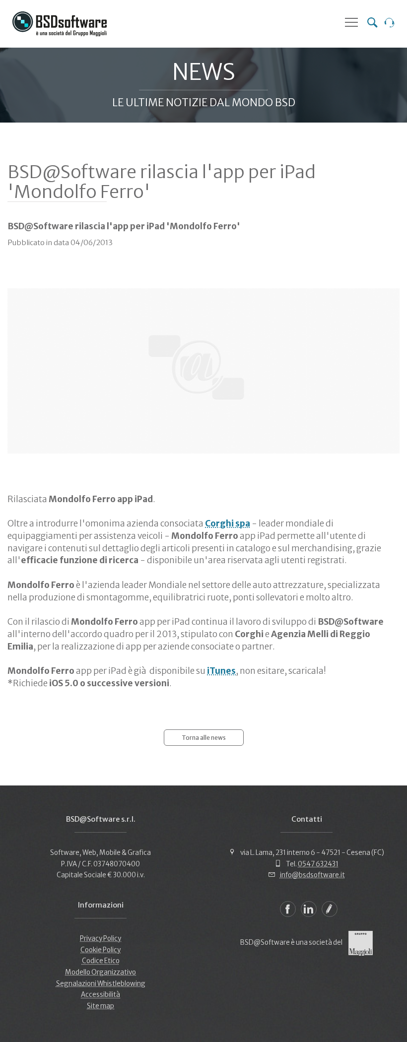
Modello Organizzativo (100, 972)
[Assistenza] (390, 23)
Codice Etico (101, 961)
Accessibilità (100, 994)
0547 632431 (318, 864)
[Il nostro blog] (330, 909)
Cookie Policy (100, 950)
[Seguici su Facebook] (288, 909)
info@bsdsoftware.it (312, 875)
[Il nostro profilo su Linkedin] (309, 909)
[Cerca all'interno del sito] (372, 23)
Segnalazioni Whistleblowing (100, 983)
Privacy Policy (100, 938)
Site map (100, 1006)
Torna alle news (204, 737)
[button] (351, 22)
